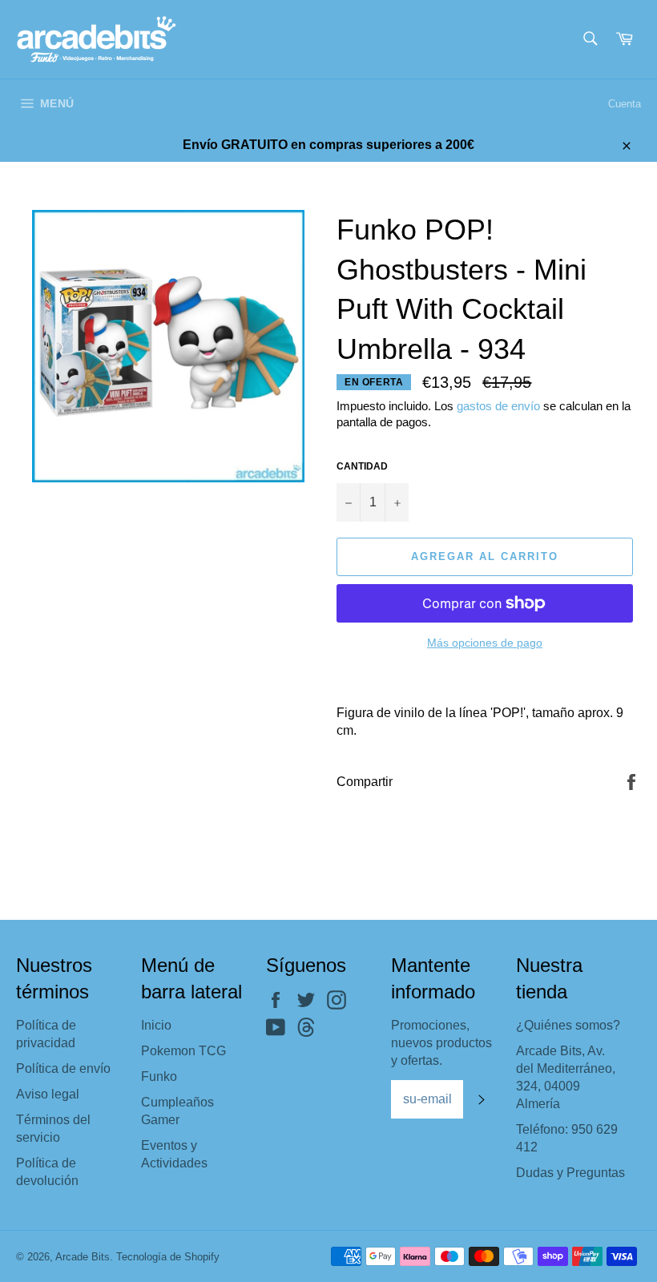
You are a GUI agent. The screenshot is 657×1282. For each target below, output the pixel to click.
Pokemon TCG (183, 1051)
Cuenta (624, 104)
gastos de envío (498, 406)
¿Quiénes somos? (568, 1025)
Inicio (156, 1025)
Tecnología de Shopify (168, 1257)
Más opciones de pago (484, 642)
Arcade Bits (82, 1257)
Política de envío (63, 1068)
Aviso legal (47, 1094)
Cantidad (362, 466)
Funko (159, 1076)
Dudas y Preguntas (570, 1172)
